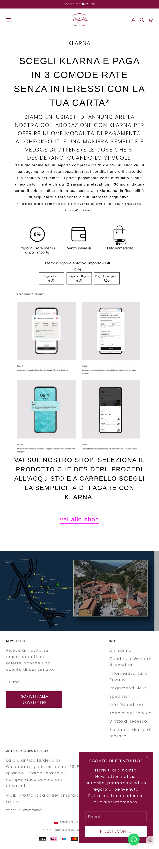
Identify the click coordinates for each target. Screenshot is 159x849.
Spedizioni (120, 696)
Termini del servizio (130, 713)
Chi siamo (120, 650)
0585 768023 (33, 810)
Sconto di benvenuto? (79, 4)
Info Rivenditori (126, 704)
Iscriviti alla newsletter (34, 699)
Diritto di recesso (128, 721)
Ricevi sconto (116, 831)
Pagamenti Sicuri (128, 688)
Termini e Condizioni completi (86, 204)
